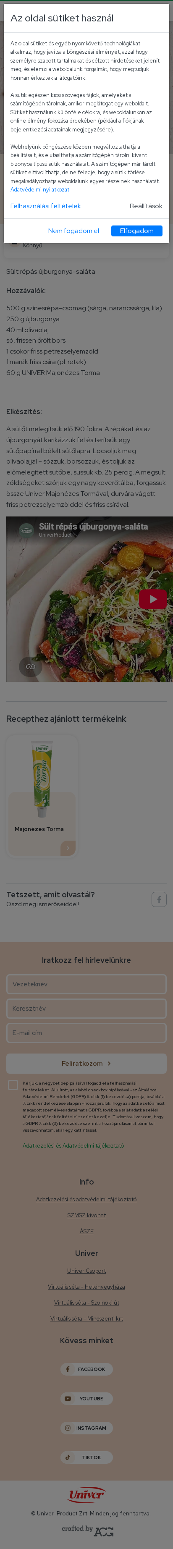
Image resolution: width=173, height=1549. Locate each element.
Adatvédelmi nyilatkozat (39, 189)
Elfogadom (137, 230)
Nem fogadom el (73, 230)
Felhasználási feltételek (45, 206)
